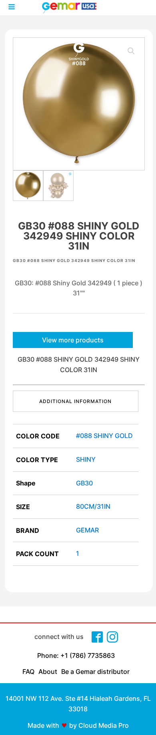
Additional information (75, 401)
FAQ (28, 671)
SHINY (86, 459)
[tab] (75, 401)
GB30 (84, 483)
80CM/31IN (93, 506)
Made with (43, 725)
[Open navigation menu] (11, 7)
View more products (73, 340)
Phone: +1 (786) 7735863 (76, 655)
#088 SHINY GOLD (104, 436)
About (47, 671)
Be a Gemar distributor (95, 671)
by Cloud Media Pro (99, 725)
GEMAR (87, 530)
